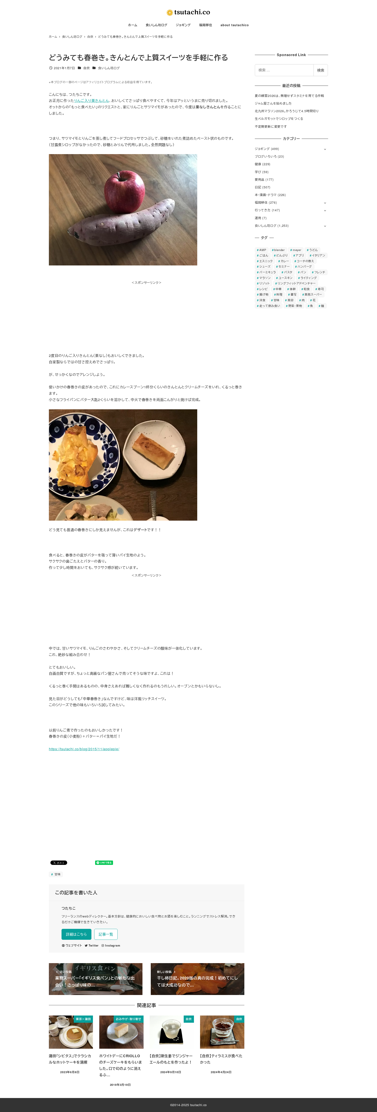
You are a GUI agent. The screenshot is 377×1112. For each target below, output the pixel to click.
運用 (258, 218)
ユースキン (286, 278)
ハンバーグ (305, 266)
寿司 (321, 289)
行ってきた (263, 210)
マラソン (265, 278)
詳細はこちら (76, 934)
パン (303, 272)
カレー (285, 261)
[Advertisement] (146, 315)
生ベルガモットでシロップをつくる (279, 118)
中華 (279, 289)
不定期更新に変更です (271, 126)
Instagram (112, 945)
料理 (279, 294)
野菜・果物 (295, 306)
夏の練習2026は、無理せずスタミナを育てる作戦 (289, 95)
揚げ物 (263, 294)
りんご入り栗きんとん (91, 100)
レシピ (263, 289)
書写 (294, 294)
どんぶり (282, 255)
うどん (313, 250)
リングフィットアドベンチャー (296, 283)
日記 (258, 187)
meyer (297, 250)
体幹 (293, 289)
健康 (258, 164)
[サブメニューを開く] (325, 149)
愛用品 (259, 179)
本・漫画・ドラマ (266, 195)
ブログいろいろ (266, 156)
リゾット (264, 283)
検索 (320, 70)
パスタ (288, 272)
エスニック (266, 261)
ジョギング (262, 148)
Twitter (94, 945)
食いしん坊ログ (109, 68)
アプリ (300, 255)
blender (279, 250)
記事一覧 (106, 934)
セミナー (284, 266)
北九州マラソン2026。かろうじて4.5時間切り (287, 111)
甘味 (56, 874)
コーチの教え (305, 261)
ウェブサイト (74, 945)
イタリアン (318, 255)
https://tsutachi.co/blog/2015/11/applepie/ (84, 748)
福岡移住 (261, 202)
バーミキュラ (267, 272)
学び (258, 172)
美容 (291, 300)
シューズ (265, 266)
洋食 (262, 300)
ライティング (309, 278)
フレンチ (319, 272)
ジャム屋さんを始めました (273, 103)
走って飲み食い (269, 306)
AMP (262, 250)
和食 (307, 289)
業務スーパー (313, 294)
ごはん (263, 255)
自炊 (86, 68)
